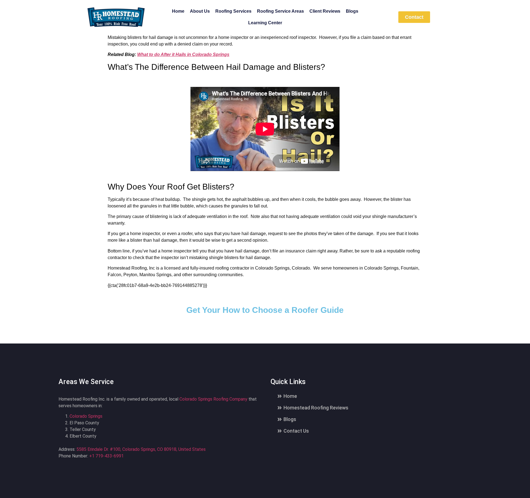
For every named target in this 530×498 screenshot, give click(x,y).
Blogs (352, 11)
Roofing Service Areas (280, 11)
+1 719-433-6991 (106, 456)
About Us (200, 11)
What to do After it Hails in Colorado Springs (183, 54)
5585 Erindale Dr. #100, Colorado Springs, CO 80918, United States (141, 449)
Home (178, 11)
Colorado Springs (86, 416)
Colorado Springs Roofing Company (213, 399)
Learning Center (265, 22)
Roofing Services (233, 11)
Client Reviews (324, 11)
